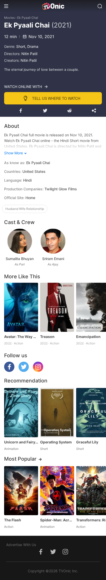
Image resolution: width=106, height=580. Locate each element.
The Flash (12, 520)
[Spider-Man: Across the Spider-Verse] (57, 490)
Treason (47, 336)
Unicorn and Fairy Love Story (21, 442)
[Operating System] (57, 412)
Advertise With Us (21, 544)
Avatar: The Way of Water (21, 336)
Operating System (56, 442)
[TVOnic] (53, 6)
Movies (9, 18)
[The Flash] (21, 490)
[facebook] (9, 370)
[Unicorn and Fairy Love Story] (21, 412)
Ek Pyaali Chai (27, 18)
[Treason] (57, 307)
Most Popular (20, 459)
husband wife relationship (24, 209)
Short (20, 46)
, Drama (31, 46)
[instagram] (38, 370)
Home (30, 197)
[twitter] (24, 370)
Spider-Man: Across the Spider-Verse (57, 520)
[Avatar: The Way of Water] (21, 307)
